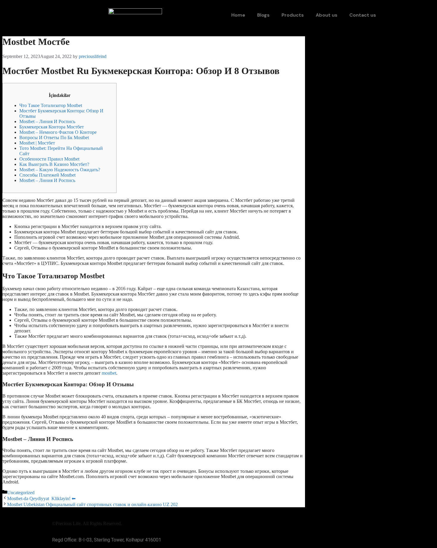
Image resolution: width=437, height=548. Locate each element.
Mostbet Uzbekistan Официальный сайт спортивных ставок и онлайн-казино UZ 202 (92, 504)
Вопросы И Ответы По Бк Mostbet (54, 137)
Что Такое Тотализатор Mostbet (50, 105)
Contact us (362, 15)
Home (238, 15)
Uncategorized (20, 492)
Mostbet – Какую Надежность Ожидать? (59, 169)
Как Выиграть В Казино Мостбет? (54, 164)
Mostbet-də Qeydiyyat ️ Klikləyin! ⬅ (41, 498)
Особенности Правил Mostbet (49, 158)
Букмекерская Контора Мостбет (51, 126)
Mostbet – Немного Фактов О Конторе (58, 132)
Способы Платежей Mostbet (47, 175)
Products (293, 15)
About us (326, 15)
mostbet (109, 373)
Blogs (263, 15)
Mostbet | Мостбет (37, 142)
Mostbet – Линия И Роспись (47, 121)
